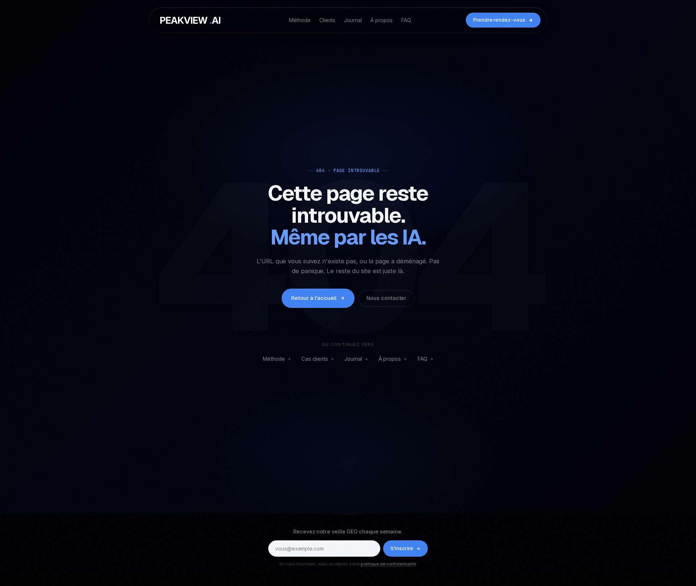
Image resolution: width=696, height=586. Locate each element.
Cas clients (314, 359)
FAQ (406, 20)
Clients (327, 20)
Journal (353, 20)
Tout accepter (293, 573)
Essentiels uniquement (403, 573)
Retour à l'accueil (313, 297)
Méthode (300, 20)
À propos (381, 20)
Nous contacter (386, 298)
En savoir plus (423, 557)
